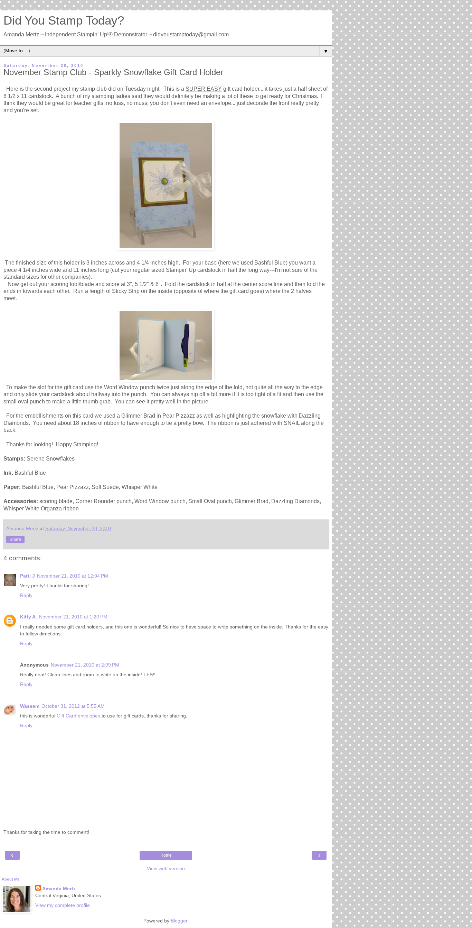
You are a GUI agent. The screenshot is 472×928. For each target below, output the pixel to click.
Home (166, 855)
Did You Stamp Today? (63, 20)
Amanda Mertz (59, 888)
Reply (26, 595)
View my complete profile (62, 905)
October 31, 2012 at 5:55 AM (73, 706)
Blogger (179, 920)
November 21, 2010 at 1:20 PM (73, 616)
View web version (166, 868)
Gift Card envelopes (78, 716)
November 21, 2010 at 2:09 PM (85, 665)
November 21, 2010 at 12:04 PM (72, 576)
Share (15, 539)
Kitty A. (28, 616)
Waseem (29, 706)
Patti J (27, 576)
